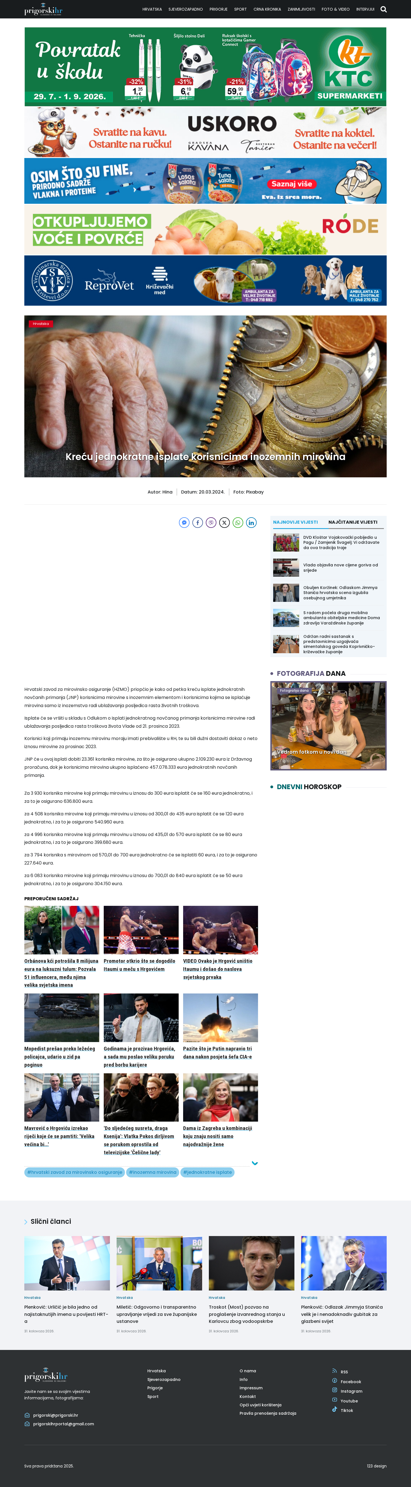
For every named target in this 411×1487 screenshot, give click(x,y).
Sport (240, 9)
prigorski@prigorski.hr (55, 1415)
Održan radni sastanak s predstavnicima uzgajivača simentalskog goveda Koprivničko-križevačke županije (339, 644)
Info (244, 1379)
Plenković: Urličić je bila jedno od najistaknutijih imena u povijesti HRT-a (66, 1314)
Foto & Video (336, 9)
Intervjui (365, 9)
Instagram (351, 1391)
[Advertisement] (141, 568)
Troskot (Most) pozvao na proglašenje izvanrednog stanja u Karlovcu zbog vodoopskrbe (247, 1314)
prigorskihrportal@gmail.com (63, 1424)
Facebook (351, 1382)
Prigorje (219, 9)
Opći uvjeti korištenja (261, 1405)
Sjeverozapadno (186, 9)
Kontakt (248, 1396)
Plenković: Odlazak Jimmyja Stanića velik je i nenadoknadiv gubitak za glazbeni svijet (342, 1314)
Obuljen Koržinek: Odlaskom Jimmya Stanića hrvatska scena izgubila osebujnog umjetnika (340, 592)
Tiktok (347, 1410)
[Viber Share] (211, 522)
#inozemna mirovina (152, 1172)
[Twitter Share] (224, 522)
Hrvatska (152, 9)
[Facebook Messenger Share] (184, 522)
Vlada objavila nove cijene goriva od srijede (340, 567)
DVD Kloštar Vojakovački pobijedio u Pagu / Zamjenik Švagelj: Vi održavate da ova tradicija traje (341, 542)
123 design (377, 1466)
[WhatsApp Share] (238, 522)
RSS (344, 1372)
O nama (248, 1371)
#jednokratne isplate (207, 1172)
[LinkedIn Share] (251, 522)
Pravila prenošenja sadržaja (268, 1413)
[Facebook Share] (197, 522)
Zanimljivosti (301, 9)
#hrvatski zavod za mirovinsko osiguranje (74, 1172)
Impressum (251, 1388)
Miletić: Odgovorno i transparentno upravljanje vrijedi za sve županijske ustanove (157, 1314)
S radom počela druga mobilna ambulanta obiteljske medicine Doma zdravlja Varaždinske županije (341, 618)
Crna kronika (267, 9)
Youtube (349, 1401)
